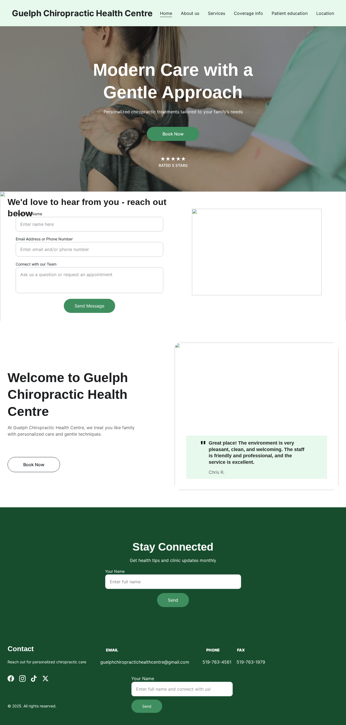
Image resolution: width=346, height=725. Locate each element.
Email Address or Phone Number (44, 239)
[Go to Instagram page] (22, 678)
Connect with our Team (36, 264)
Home (166, 13)
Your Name (115, 571)
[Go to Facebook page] (11, 678)
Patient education (290, 13)
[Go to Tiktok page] (34, 678)
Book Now (173, 134)
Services (216, 13)
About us (190, 13)
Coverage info (248, 13)
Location (325, 13)
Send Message (89, 306)
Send (173, 600)
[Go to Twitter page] (45, 678)
